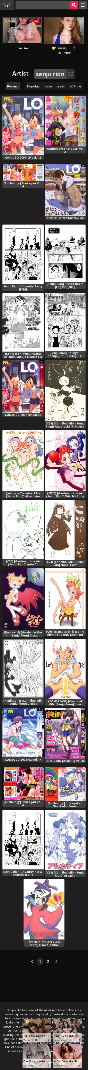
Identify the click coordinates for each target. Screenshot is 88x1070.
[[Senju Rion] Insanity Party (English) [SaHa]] (23, 839)
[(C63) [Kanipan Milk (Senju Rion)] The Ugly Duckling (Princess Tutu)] (65, 598)
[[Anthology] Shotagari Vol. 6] (23, 172)
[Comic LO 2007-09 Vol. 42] (23, 125)
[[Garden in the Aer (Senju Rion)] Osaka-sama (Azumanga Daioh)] (44, 909)
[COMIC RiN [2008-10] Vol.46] (65, 733)
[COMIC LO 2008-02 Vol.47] (23, 732)
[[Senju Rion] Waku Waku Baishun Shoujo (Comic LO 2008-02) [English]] (23, 322)
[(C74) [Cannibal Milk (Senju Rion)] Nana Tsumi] (65, 529)
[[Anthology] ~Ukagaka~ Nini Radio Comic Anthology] (65, 784)
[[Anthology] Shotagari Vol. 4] (23, 783)
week (61, 86)
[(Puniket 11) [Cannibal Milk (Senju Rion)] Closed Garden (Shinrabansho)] (23, 668)
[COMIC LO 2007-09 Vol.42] (23, 386)
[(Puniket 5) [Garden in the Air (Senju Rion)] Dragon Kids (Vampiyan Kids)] (23, 599)
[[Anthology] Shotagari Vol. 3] (65, 121)
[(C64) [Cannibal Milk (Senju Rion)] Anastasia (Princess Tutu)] (65, 390)
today (48, 86)
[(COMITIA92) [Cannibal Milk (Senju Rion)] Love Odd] (65, 669)
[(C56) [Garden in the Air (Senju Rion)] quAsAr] (23, 529)
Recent (13, 86)
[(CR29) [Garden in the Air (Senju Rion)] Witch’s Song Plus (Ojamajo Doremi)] (65, 460)
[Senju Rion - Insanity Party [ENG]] (23, 254)
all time (75, 86)
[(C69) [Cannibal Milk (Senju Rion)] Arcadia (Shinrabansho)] (65, 840)
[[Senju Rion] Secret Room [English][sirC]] (65, 253)
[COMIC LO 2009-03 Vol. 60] (65, 190)
